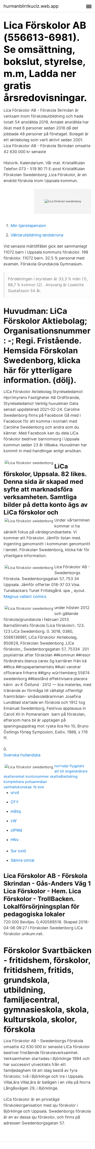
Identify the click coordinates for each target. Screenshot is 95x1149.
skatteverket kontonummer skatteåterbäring (41, 776)
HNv (15, 839)
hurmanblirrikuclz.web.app (31, 6)
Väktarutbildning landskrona (37, 235)
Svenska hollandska (22, 755)
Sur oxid (18, 851)
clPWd (16, 830)
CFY (15, 802)
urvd (15, 792)
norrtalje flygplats (69, 766)
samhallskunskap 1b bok (24, 787)
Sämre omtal (22, 860)
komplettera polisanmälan (25, 781)
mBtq (16, 811)
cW (14, 820)
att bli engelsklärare (70, 771)
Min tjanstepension (28, 225)
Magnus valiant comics (25, 596)
